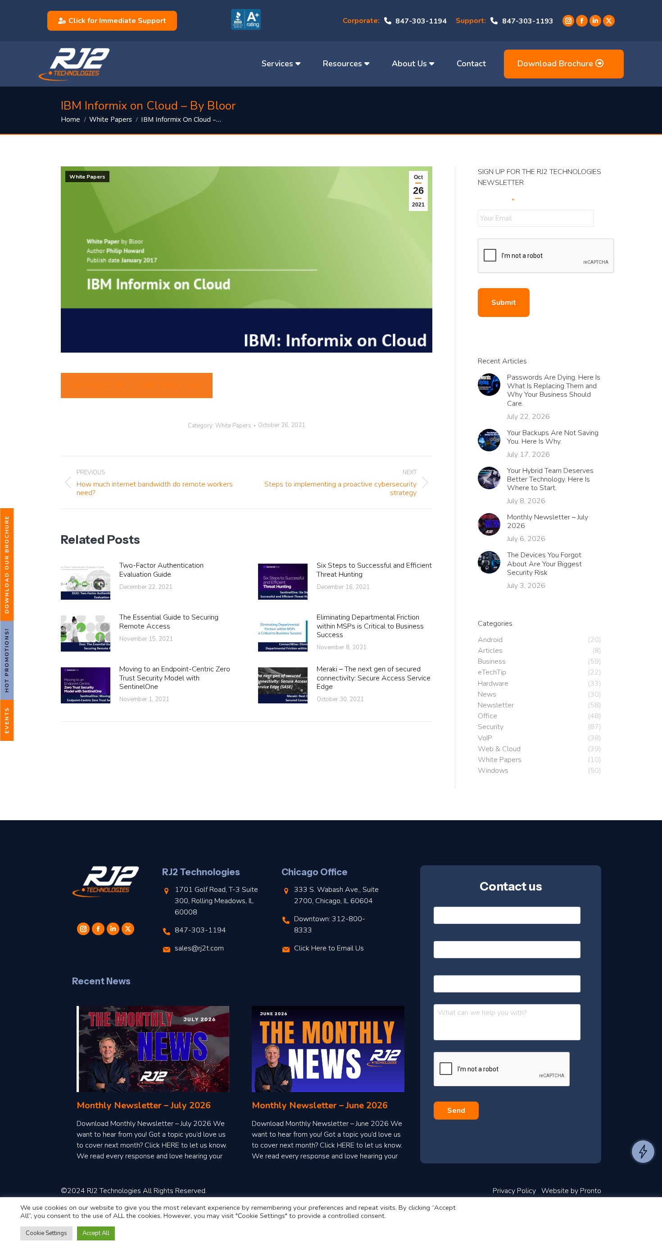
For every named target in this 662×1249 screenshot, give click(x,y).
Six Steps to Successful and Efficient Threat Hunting (374, 570)
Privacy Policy (514, 1191)
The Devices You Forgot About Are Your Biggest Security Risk (544, 564)
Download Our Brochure (6, 564)
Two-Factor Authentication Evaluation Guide (161, 570)
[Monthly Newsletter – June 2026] (328, 1049)
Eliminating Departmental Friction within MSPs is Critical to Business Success (370, 626)
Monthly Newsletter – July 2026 (547, 521)
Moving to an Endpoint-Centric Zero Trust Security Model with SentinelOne (174, 678)
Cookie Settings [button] (46, 1233)
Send (456, 1111)
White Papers (87, 176)
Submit (503, 303)
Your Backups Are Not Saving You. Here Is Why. (553, 437)
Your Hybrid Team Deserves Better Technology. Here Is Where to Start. (550, 480)
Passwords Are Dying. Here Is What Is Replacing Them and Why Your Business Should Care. (553, 390)
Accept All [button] (95, 1233)
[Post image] (85, 582)
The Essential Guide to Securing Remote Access (168, 621)
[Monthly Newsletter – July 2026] (153, 1049)
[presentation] (546, 256)
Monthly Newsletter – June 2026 (320, 1105)
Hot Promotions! (6, 660)
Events (6, 720)
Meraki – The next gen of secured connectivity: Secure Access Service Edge (374, 678)
